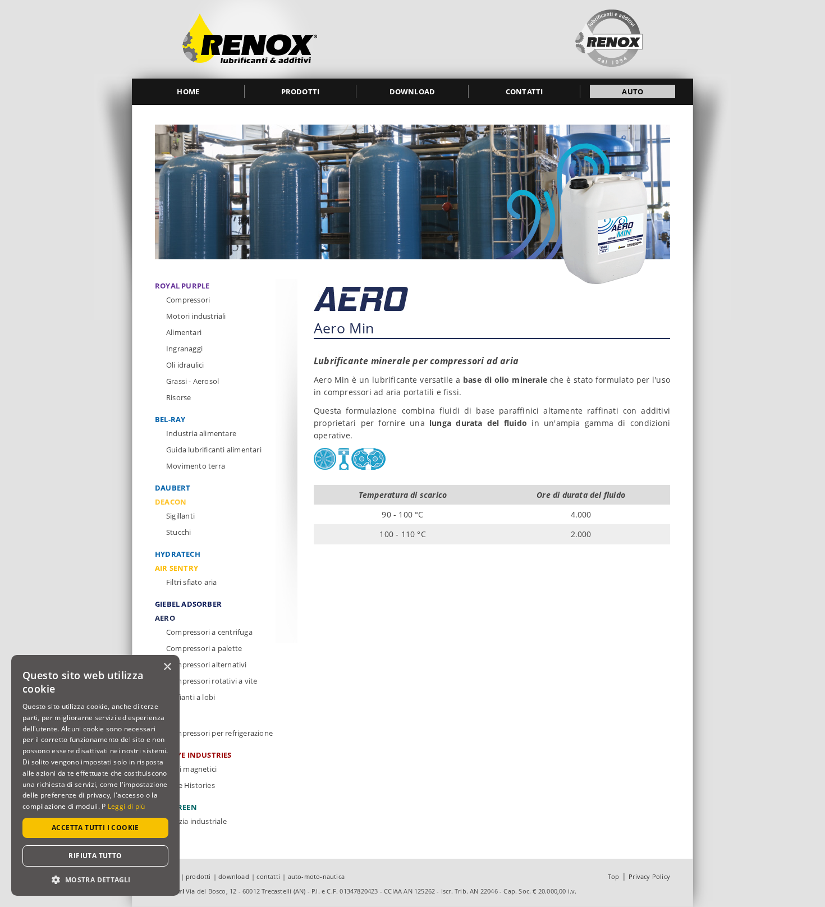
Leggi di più (126, 806)
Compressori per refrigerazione (219, 733)
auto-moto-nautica (316, 876)
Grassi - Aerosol (192, 381)
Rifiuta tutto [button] (95, 855)
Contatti (524, 91)
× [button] (167, 667)
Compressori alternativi (206, 664)
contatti (268, 876)
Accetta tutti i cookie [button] (95, 827)
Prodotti (300, 91)
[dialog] (95, 775)
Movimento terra (195, 466)
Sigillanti (180, 516)
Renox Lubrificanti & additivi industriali (249, 39)
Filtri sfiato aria (191, 582)
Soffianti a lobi (190, 697)
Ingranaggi (184, 348)
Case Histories (190, 785)
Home (188, 91)
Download (412, 91)
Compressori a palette (204, 648)
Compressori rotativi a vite (211, 681)
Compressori (188, 300)
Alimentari (183, 332)
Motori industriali (196, 316)
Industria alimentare (201, 433)
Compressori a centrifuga (209, 632)
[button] (95, 879)
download (233, 876)
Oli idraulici (185, 365)
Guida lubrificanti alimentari (214, 450)
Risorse (178, 397)
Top (614, 876)
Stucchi (178, 532)
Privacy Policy (649, 876)
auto (632, 91)
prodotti (198, 876)
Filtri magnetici (191, 769)
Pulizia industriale (196, 821)
